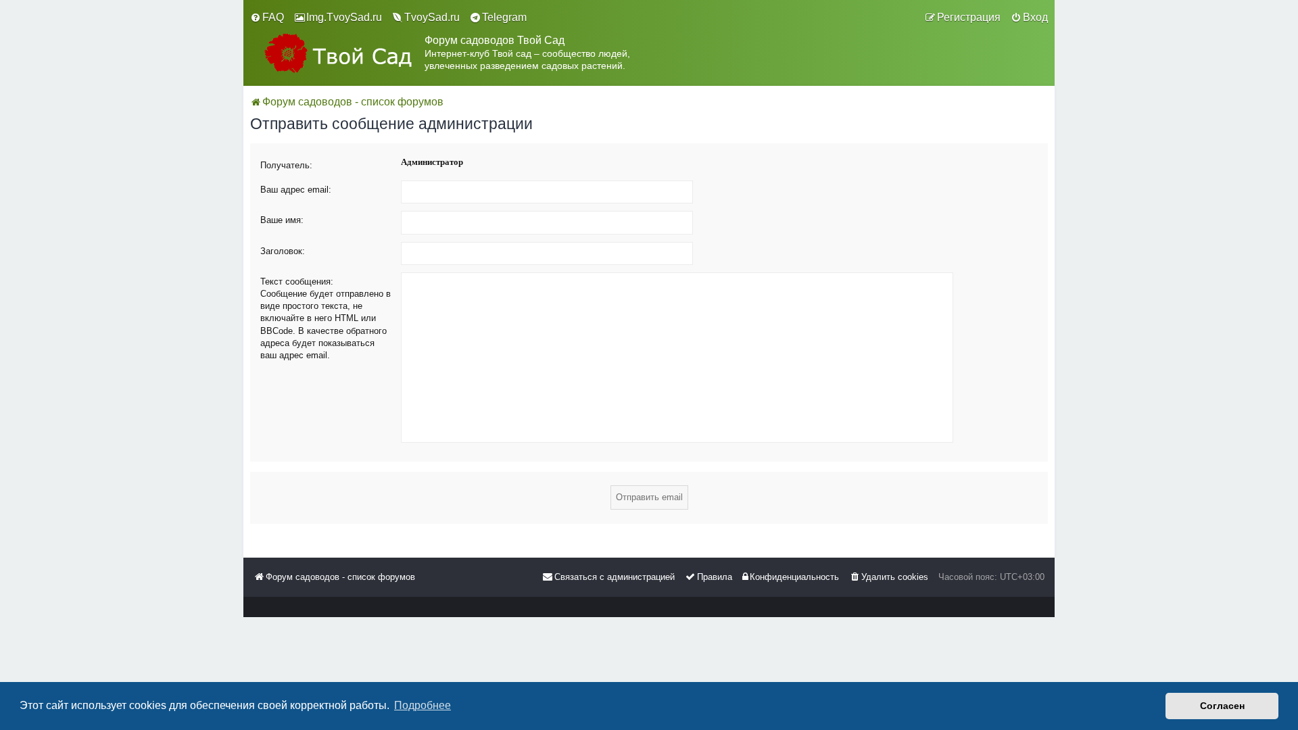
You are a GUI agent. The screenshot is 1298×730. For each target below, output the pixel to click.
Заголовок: (282, 251)
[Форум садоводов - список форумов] (337, 53)
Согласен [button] (1222, 705)
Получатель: (286, 165)
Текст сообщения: (296, 281)
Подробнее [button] (422, 705)
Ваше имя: (282, 220)
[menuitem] (267, 17)
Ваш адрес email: (295, 190)
